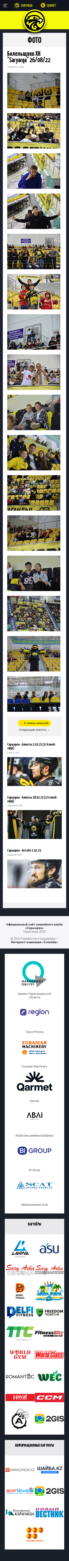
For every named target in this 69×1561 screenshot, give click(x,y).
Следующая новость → (34, 729)
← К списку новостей (34, 723)
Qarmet (51, 5)
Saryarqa (27, 5)
